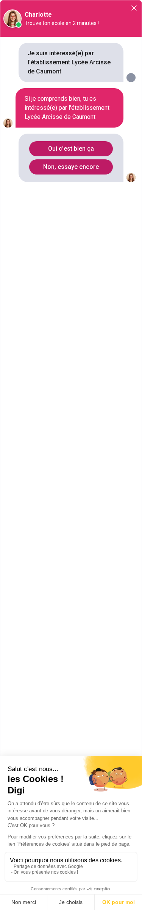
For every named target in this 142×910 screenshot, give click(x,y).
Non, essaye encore (71, 166)
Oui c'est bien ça (71, 148)
